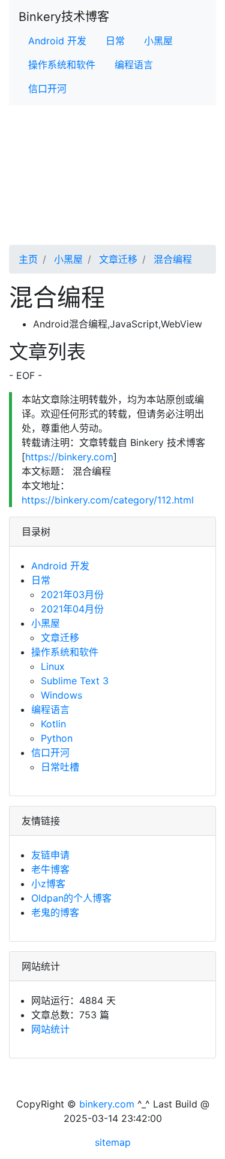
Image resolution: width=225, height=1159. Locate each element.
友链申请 (50, 855)
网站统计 (50, 1029)
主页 (28, 259)
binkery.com (106, 1104)
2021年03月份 (72, 594)
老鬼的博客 (55, 912)
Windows (61, 695)
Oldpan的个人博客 (71, 898)
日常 (115, 41)
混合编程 (171, 259)
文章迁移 (116, 259)
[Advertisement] (112, 189)
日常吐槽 (60, 767)
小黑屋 (158, 41)
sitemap (113, 1142)
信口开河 (47, 89)
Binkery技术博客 (64, 17)
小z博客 (48, 884)
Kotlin (53, 724)
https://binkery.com (69, 457)
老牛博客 (50, 869)
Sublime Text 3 (75, 681)
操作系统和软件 (61, 65)
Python (57, 738)
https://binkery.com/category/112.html (108, 500)
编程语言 (134, 65)
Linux (53, 666)
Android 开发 (57, 41)
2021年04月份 (72, 609)
